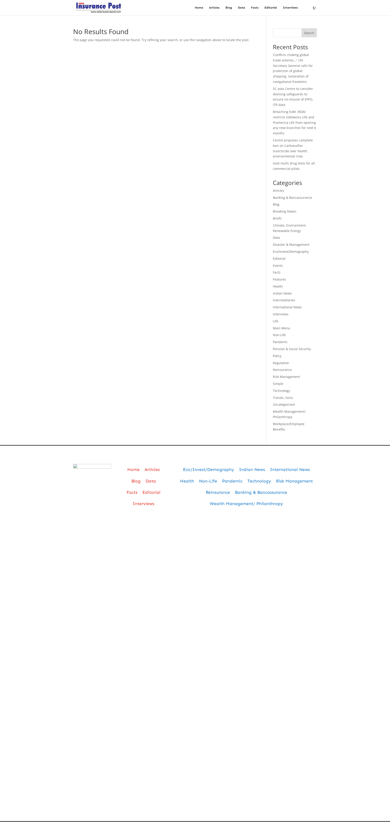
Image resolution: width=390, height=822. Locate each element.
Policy (277, 356)
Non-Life (279, 335)
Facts (255, 7)
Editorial (271, 7)
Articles (214, 7)
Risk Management (286, 377)
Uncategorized (284, 404)
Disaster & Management (291, 244)
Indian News (282, 293)
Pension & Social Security (292, 349)
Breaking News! (284, 211)
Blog (228, 7)
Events (278, 265)
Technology (281, 391)
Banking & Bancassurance (292, 197)
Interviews (290, 7)
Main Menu (281, 328)
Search (309, 33)
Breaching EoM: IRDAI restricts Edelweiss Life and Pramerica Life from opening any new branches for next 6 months (294, 122)
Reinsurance (282, 370)
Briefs (277, 218)
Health (278, 286)
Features (279, 279)
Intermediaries (284, 300)
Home (199, 7)
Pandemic (280, 342)
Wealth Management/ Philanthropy (246, 503)
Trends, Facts (283, 398)
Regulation (281, 363)
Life (275, 321)
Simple (278, 384)
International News (287, 307)
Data (241, 7)
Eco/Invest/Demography (291, 251)
